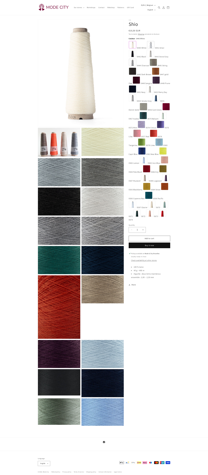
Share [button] (133, 285)
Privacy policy (66, 472)
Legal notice (118, 472)
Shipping (141, 34)
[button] (78, 7)
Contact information (105, 472)
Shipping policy (91, 472)
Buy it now (149, 245)
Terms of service (79, 472)
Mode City (46, 472)
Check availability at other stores (144, 260)
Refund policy (56, 472)
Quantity (132, 225)
